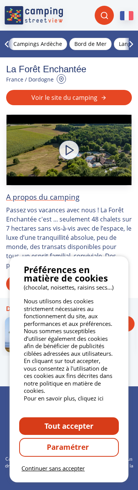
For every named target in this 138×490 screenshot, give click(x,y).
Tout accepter (69, 426)
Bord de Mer (90, 43)
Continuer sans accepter (53, 468)
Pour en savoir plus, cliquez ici (64, 398)
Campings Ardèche (37, 43)
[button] (69, 150)
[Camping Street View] (34, 15)
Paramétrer (69, 447)
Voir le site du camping (64, 97)
